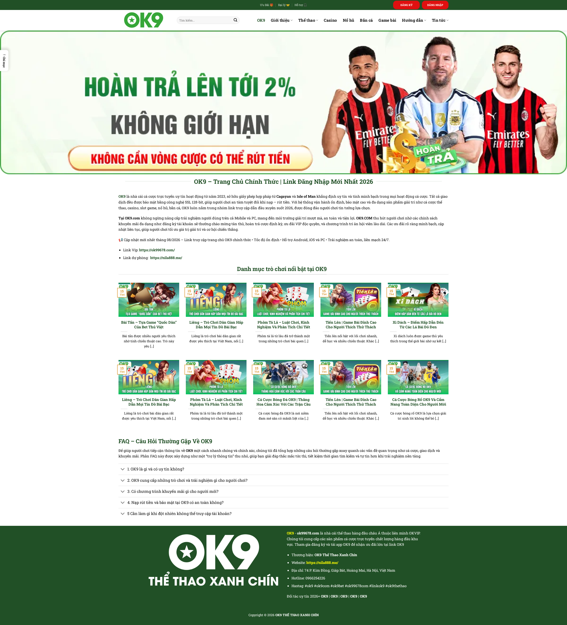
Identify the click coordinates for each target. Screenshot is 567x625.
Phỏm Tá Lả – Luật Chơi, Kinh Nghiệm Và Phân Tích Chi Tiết (283, 324)
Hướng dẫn (412, 20)
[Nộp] (235, 20)
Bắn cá (366, 20)
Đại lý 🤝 (284, 5)
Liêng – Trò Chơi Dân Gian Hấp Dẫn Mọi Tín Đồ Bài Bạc (216, 324)
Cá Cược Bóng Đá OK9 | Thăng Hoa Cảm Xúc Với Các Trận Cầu (283, 402)
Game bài (387, 20)
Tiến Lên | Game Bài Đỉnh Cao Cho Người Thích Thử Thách (351, 324)
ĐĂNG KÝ (406, 5)
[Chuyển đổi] (122, 469)
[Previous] (117, 321)
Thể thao (306, 20)
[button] (4, 60)
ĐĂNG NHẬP (435, 5)
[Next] (449, 321)
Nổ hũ (348, 20)
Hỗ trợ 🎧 (301, 5)
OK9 (261, 20)
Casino (330, 20)
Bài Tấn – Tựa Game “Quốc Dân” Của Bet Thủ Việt (149, 324)
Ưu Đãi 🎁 (266, 5)
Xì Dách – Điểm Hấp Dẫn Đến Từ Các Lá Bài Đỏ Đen (418, 324)
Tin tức (438, 20)
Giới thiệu (280, 20)
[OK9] (144, 20)
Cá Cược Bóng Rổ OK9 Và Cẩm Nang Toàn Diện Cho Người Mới (418, 402)
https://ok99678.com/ (157, 250)
